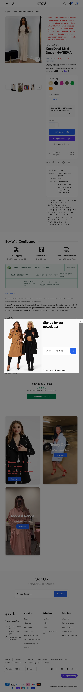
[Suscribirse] (73, 351)
